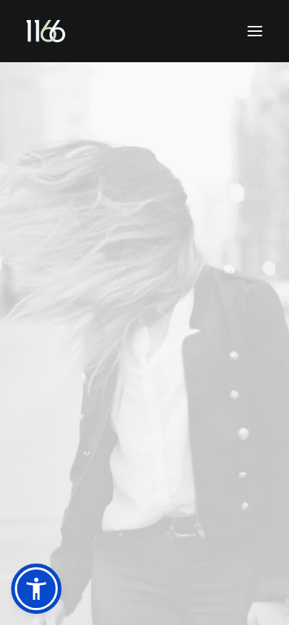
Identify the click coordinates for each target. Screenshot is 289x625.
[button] (36, 588)
